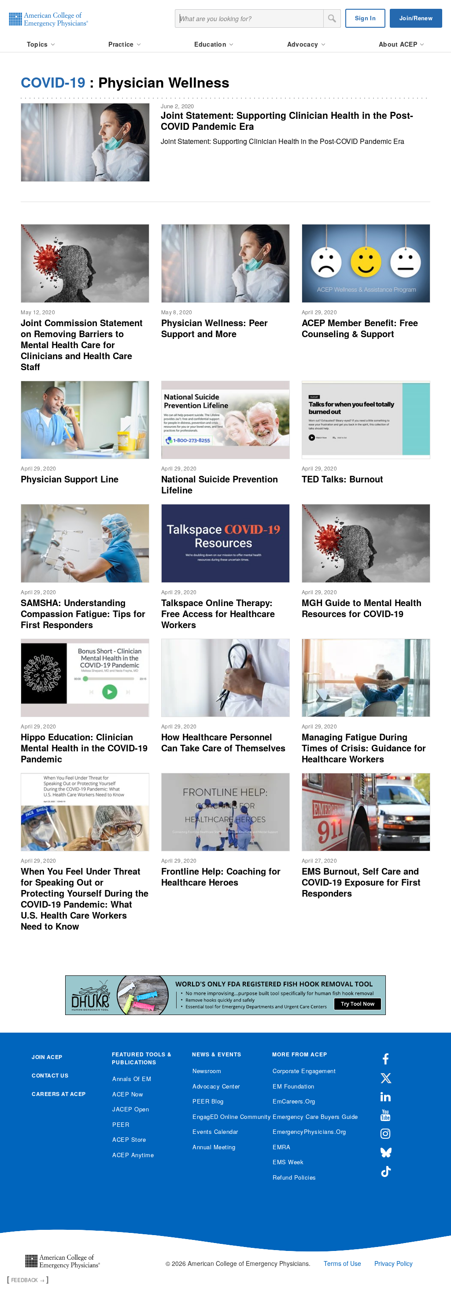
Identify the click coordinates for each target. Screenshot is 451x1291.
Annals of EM (131, 1078)
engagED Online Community (225, 1116)
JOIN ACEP (47, 1057)
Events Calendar (215, 1131)
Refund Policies (294, 1177)
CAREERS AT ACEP (59, 1094)
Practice (122, 44)
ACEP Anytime (133, 1155)
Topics (38, 44)
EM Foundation (293, 1086)
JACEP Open (130, 1109)
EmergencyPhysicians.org (306, 1131)
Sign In (365, 18)
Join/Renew (416, 18)
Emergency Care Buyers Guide (306, 1116)
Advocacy (303, 44)
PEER (120, 1124)
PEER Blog (208, 1101)
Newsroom (206, 1071)
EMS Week (288, 1162)
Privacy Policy (393, 1263)
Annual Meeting (213, 1147)
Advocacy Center (216, 1086)
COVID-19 (53, 82)
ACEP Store (129, 1139)
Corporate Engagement (304, 1071)
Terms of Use (342, 1263)
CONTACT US (50, 1075)
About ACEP (399, 44)
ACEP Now (127, 1094)
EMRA (281, 1147)
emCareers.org (294, 1101)
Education (211, 44)
